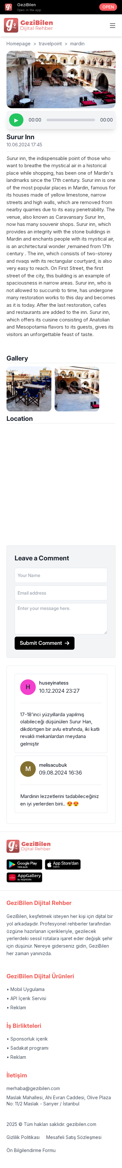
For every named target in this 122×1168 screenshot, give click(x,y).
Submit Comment (41, 643)
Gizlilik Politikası (23, 1137)
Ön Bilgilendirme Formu (31, 1150)
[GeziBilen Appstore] (63, 864)
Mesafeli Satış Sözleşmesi (74, 1137)
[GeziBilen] (28, 25)
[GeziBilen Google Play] (24, 864)
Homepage (19, 43)
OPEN (108, 7)
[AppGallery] (24, 877)
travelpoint (50, 43)
